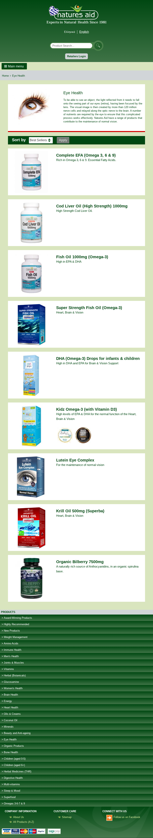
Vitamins (9, 669)
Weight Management (15, 637)
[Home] (76, 13)
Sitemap (67, 817)
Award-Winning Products (18, 617)
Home (5, 75)
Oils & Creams (12, 713)
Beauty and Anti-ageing (17, 733)
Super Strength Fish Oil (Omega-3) (89, 307)
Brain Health (11, 694)
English (84, 31)
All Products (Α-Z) (23, 821)
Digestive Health (13, 777)
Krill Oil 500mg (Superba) (80, 511)
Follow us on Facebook (127, 817)
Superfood (10, 797)
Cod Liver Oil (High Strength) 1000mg (92, 206)
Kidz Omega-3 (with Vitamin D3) (86, 409)
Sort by (19, 140)
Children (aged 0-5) (15, 758)
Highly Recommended (16, 624)
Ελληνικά (69, 31)
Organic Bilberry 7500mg (80, 562)
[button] (14, 66)
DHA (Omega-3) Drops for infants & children (98, 358)
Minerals (9, 726)
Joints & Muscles (14, 662)
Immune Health (12, 649)
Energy (8, 701)
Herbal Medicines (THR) (17, 771)
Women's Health (13, 688)
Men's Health (11, 656)
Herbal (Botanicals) (15, 675)
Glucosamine (11, 681)
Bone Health (11, 752)
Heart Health (11, 707)
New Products (12, 630)
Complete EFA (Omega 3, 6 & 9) (86, 155)
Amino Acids (11, 643)
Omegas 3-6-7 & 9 (14, 803)
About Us (18, 817)
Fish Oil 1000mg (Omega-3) (82, 257)
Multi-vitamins (12, 784)
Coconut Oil (10, 720)
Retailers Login (76, 56)
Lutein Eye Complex (75, 460)
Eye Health (10, 739)
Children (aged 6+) (14, 765)
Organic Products (14, 745)
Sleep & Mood (12, 790)
